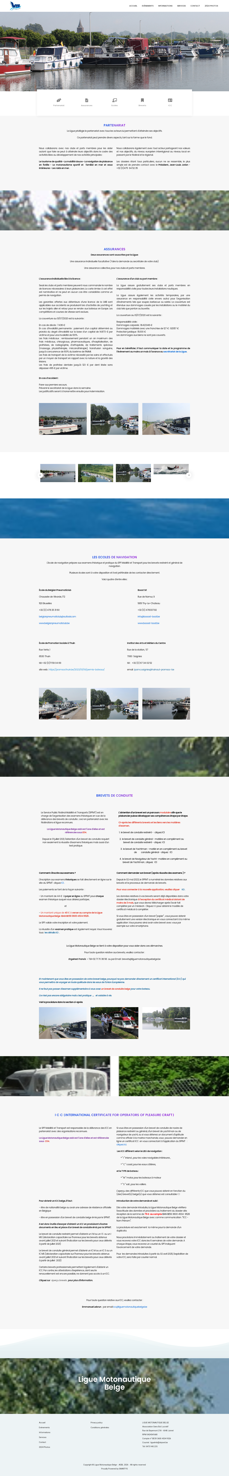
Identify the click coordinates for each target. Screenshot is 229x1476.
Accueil (133, 6)
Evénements (147, 6)
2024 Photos (211, 6)
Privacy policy (96, 1422)
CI (183, 889)
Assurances (86, 105)
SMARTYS (123, 1469)
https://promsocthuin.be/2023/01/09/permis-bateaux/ (77, 669)
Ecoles (114, 105)
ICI (163, 832)
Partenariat (59, 105)
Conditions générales (100, 1427)
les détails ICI (51, 932)
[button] (188, 475)
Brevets (142, 105)
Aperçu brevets (59, 1280)
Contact (195, 6)
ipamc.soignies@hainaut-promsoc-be (154, 669)
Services (181, 6)
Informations (165, 6)
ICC (170, 105)
